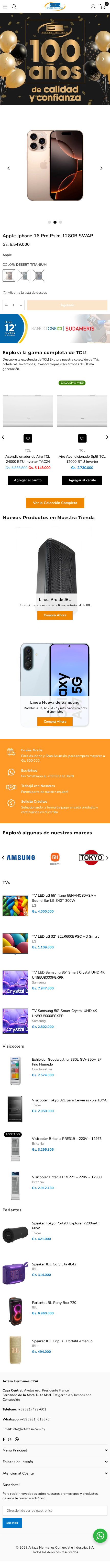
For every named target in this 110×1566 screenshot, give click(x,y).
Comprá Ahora (55, 615)
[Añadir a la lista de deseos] (28, 438)
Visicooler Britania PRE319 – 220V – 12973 (67, 1138)
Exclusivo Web (72, 383)
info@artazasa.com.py (29, 1429)
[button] (102, 6)
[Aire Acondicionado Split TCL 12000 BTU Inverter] (82, 411)
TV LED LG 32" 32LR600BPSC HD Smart (65, 936)
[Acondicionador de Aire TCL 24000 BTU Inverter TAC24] (28, 411)
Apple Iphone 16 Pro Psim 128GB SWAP (48, 236)
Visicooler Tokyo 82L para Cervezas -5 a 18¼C (69, 1100)
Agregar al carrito (27, 480)
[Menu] (4, 6)
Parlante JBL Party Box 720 (54, 1302)
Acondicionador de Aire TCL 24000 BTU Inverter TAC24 (27, 459)
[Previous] (7, 59)
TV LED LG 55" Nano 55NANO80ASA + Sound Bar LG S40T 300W (64, 898)
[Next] (102, 59)
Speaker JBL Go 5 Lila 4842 (54, 1264)
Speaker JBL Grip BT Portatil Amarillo (62, 1341)
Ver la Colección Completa (55, 502)
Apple (7, 255)
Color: (25, 264)
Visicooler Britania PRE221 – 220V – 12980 (67, 1177)
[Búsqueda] (14, 6)
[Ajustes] (93, 6)
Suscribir (12, 1523)
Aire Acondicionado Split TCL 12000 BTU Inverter (82, 459)
